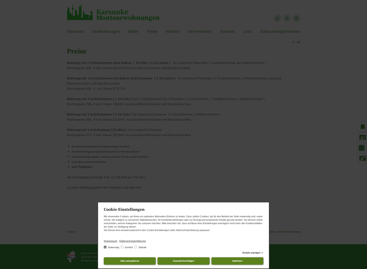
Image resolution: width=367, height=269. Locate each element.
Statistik (142, 247)
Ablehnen (237, 261)
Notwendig (113, 247)
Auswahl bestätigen (183, 261)
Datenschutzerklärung (132, 240)
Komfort (128, 247)
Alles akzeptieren (129, 261)
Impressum (110, 240)
